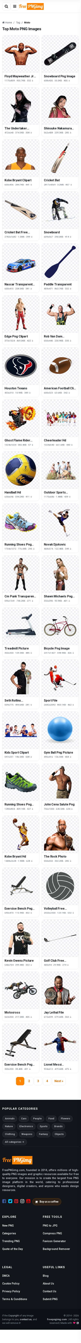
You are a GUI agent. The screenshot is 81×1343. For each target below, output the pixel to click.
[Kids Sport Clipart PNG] (20, 730)
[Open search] (6, 6)
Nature (9, 1126)
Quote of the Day (12, 1249)
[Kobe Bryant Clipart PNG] (20, 158)
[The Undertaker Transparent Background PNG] (20, 105)
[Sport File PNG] (60, 678)
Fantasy (43, 1134)
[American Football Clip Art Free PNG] (60, 366)
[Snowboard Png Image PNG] (60, 53)
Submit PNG (50, 1299)
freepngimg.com (57, 1319)
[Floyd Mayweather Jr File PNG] (20, 53)
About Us (48, 1283)
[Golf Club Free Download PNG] (60, 938)
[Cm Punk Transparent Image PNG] (20, 574)
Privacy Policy (11, 1291)
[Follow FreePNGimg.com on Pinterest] (16, 1201)
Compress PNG (52, 1233)
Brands (58, 1126)
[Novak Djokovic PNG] (60, 522)
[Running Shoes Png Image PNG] (20, 522)
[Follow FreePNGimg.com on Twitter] (10, 1201)
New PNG (8, 1225)
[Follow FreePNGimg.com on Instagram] (22, 1201)
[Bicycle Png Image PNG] (60, 626)
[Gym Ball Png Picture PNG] (60, 730)
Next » (58, 1081)
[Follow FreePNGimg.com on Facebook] (4, 1201)
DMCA (6, 1275)
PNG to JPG (50, 1225)
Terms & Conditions (14, 1299)
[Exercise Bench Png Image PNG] (20, 1042)
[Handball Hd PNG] (20, 470)
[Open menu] (15, 6)
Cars (23, 1118)
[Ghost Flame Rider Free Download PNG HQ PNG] (20, 418)
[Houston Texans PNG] (20, 366)
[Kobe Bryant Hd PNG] (20, 834)
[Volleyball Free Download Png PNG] (60, 886)
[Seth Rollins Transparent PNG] (20, 678)
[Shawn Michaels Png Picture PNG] (60, 574)
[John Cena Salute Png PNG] (60, 782)
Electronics (26, 1126)
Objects (59, 1134)
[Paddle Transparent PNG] (60, 261)
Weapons (26, 1134)
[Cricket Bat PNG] (60, 158)
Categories (9, 1233)
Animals (10, 1118)
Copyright (13, 1315)
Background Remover (56, 1249)
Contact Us (49, 1291)
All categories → (14, 1141)
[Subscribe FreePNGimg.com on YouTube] (28, 1201)
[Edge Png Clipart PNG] (20, 314)
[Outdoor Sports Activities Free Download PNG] (60, 470)
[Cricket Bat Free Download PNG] (20, 210)
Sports (43, 1126)
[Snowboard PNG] (60, 210)
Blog (46, 1275)
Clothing (10, 1134)
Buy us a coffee (49, 1201)
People (37, 1118)
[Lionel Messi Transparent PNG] (60, 1042)
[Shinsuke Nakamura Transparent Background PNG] (60, 105)
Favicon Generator (54, 1241)
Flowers (65, 1118)
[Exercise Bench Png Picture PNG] (20, 886)
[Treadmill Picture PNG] (20, 626)
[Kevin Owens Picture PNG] (20, 938)
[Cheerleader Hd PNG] (60, 418)
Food (51, 1118)
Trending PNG (11, 1241)
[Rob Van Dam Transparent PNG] (60, 314)
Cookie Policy (10, 1283)
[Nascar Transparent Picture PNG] (20, 261)
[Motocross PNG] (20, 990)
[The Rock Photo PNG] (60, 834)
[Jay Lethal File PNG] (60, 990)
